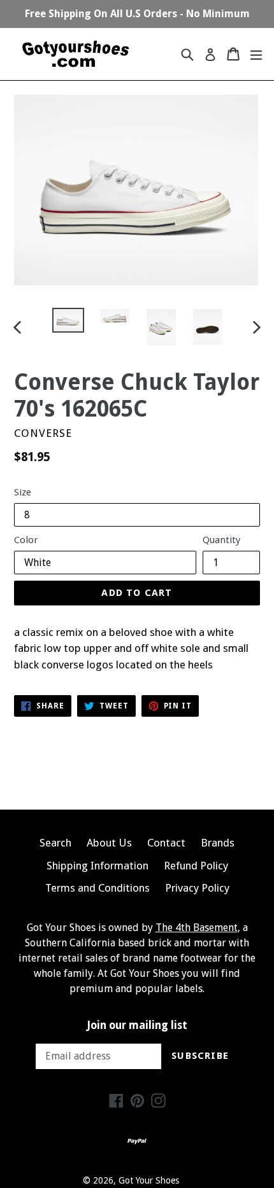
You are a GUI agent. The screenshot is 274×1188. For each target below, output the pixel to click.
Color (26, 540)
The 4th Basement (196, 928)
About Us (109, 842)
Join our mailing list (137, 1025)
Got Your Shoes (149, 1180)
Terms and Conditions (97, 887)
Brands (217, 842)
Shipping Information (97, 865)
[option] (68, 320)
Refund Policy (196, 865)
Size (22, 492)
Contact (166, 842)
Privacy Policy (197, 887)
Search (55, 842)
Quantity (221, 540)
